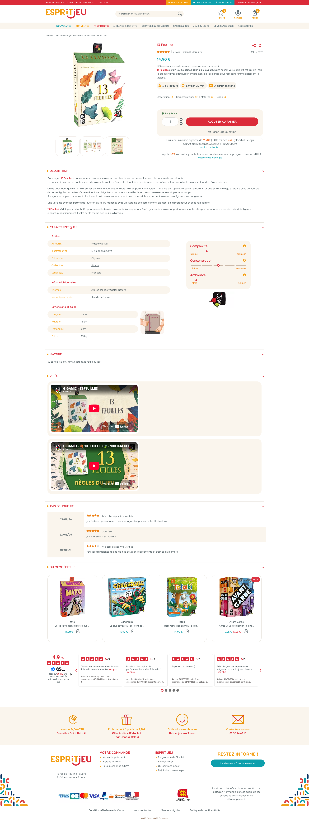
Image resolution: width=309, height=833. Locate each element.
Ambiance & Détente (125, 25)
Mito (72, 621)
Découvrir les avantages (210, 157)
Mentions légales (170, 810)
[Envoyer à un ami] (254, 45)
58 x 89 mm (65, 361)
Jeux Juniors (201, 25)
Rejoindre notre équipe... (171, 770)
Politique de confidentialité (205, 810)
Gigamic (95, 258)
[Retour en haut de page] (302, 823)
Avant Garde (236, 621)
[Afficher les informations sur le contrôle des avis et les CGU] (70, 674)
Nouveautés (63, 25)
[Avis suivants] (260, 670)
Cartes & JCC (181, 25)
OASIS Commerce (160, 818)
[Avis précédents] (76, 670)
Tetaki (181, 621)
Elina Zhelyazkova (101, 250)
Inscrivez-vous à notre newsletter (238, 763)
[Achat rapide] (77, 631)
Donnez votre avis (192, 51)
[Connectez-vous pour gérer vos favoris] (260, 45)
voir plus (113, 669)
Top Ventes (82, 25)
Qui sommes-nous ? (168, 765)
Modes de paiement (113, 757)
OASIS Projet (146, 818)
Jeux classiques (224, 25)
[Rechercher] (180, 14)
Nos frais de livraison (210, 147)
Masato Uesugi (99, 243)
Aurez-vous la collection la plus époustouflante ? (245, 625)
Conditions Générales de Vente (106, 810)
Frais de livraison (111, 761)
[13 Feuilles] (67, 146)
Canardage (127, 621)
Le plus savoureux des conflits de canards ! (133, 625)
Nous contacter (142, 810)
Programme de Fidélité (170, 757)
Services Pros (165, 761)
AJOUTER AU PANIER (222, 121)
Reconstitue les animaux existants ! (182, 625)
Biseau (95, 265)
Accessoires (245, 25)
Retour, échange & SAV (115, 765)
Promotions (101, 25)
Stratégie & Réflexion (155, 25)
